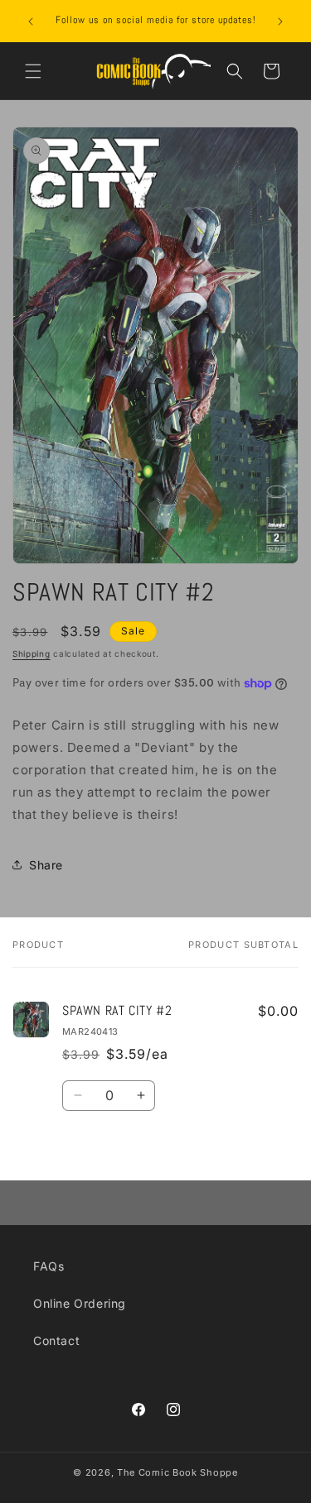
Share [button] (46, 865)
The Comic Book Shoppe (177, 1472)
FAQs (48, 1266)
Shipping (31, 653)
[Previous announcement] (30, 21)
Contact (56, 1340)
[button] (33, 71)
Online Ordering (79, 1303)
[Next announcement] (280, 21)
